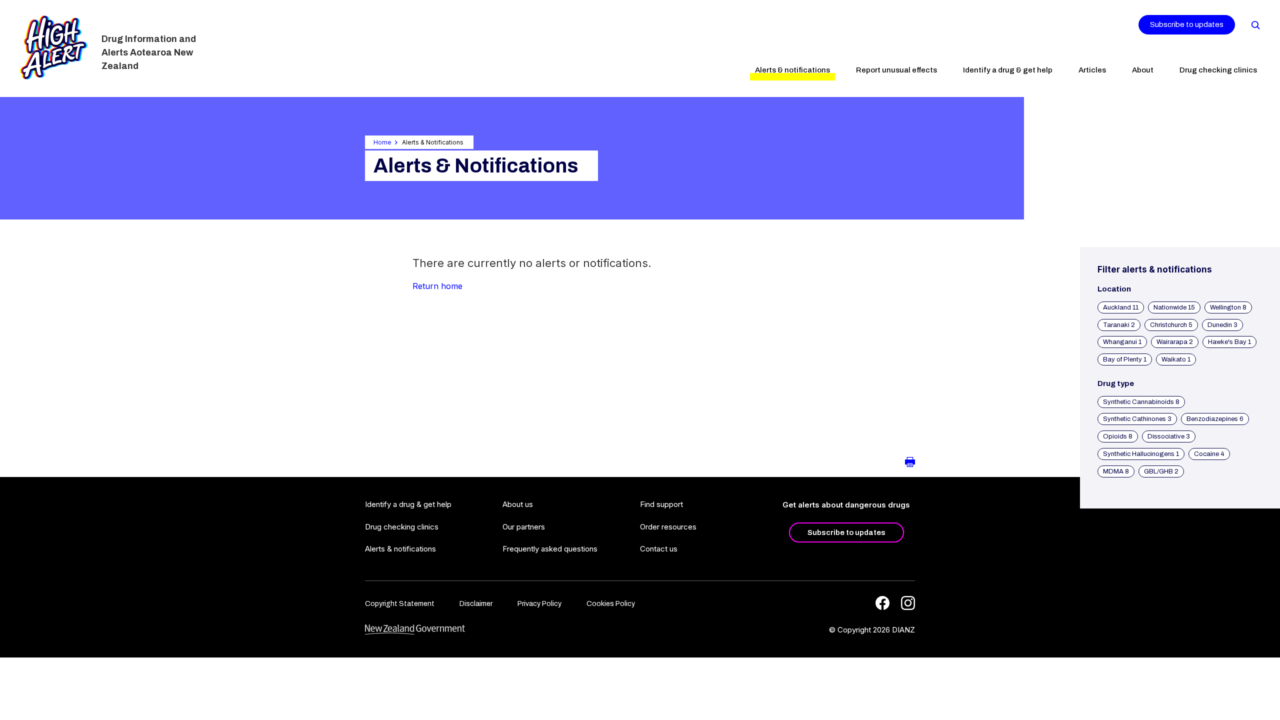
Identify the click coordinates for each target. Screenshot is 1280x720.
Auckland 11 (1120, 307)
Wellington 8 (1228, 307)
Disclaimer (476, 604)
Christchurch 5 (1171, 325)
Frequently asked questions (550, 549)
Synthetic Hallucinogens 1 (1141, 454)
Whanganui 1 (1122, 342)
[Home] (54, 47)
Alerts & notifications (792, 70)
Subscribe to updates (1187, 24)
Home (383, 142)
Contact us (659, 549)
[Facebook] (883, 603)
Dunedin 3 (1223, 325)
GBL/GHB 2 (1161, 471)
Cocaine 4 (1209, 454)
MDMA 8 (1116, 471)
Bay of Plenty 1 (1124, 359)
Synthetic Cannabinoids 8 (1141, 402)
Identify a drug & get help (1007, 70)
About (1143, 70)
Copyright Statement (399, 604)
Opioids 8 (1117, 436)
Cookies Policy (610, 604)
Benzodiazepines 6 (1215, 419)
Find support (661, 504)
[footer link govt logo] (415, 629)
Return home (437, 286)
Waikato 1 (1176, 359)
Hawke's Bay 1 (1229, 342)
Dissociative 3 (1169, 436)
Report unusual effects (896, 70)
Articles (1092, 70)
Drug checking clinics (1218, 70)
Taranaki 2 (1119, 325)
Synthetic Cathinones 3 (1137, 419)
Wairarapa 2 (1174, 342)
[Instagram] (908, 603)
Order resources (668, 527)
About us (517, 504)
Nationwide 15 (1174, 307)
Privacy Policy (540, 604)
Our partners (523, 527)
